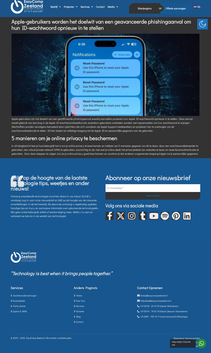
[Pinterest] (176, 216)
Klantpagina (144, 8)
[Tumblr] (143, 216)
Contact (100, 6)
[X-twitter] (121, 216)
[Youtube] (154, 216)
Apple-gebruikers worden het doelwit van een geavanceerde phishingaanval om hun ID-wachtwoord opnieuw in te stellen (101, 24)
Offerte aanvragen (176, 8)
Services (85, 6)
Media (111, 6)
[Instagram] (132, 216)
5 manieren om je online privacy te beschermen (64, 138)
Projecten (69, 6)
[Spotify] (165, 216)
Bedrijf (54, 6)
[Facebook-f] (110, 216)
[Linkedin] (187, 216)
